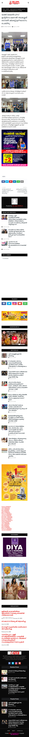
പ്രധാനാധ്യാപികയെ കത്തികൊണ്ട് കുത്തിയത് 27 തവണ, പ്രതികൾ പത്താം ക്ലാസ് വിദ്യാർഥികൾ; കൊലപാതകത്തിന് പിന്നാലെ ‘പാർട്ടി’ (17, 386)
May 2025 (5, 525)
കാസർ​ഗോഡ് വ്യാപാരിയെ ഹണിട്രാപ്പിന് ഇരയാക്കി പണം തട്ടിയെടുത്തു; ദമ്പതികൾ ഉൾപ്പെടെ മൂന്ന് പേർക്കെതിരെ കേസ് (16, 233)
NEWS (7, 9)
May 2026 (5, 510)
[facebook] (4, 303)
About (13, 730)
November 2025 (7, 517)
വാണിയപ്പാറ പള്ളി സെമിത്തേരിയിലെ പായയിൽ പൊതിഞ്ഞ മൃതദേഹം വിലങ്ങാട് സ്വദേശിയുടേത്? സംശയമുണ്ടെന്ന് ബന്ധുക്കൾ (14, 638)
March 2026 (6, 512)
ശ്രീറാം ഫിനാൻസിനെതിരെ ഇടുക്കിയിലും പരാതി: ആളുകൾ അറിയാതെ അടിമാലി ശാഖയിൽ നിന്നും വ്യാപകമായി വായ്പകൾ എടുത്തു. (17, 452)
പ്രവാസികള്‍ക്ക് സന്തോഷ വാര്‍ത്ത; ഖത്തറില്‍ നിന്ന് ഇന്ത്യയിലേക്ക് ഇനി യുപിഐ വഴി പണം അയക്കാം (17, 407)
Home (4, 9)
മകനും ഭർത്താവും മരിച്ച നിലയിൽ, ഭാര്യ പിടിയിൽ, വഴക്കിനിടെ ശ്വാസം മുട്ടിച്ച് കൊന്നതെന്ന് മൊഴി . (17, 397)
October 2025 (6, 519)
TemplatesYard (15, 733)
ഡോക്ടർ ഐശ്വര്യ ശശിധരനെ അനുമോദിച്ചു (17, 678)
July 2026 (6, 507)
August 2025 (6, 521)
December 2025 (7, 516)
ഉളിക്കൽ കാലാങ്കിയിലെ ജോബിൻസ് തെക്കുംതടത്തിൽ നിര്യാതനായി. (13, 613)
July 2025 (5, 522)
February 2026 (7, 514)
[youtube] (20, 303)
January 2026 (6, 515)
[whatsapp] (25, 303)
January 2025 (6, 530)
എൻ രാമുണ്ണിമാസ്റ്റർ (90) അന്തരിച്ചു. (14, 354)
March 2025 (6, 527)
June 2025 (6, 524)
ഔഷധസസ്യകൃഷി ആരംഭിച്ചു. (14, 621)
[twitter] (9, 303)
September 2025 (7, 520)
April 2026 (5, 511)
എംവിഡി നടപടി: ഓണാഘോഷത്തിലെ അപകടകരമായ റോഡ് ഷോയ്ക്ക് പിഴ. (17, 244)
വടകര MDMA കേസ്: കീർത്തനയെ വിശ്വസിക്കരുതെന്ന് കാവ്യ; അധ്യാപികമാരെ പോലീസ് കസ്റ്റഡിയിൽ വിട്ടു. (17, 374)
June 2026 (6, 509)
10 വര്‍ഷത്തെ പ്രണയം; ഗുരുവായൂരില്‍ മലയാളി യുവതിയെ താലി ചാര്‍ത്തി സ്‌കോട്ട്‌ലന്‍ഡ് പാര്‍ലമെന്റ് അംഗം (17, 363)
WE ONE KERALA (7, 26)
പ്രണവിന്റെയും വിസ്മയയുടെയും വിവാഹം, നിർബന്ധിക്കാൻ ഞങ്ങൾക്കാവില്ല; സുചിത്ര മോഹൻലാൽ (17, 441)
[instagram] (14, 303)
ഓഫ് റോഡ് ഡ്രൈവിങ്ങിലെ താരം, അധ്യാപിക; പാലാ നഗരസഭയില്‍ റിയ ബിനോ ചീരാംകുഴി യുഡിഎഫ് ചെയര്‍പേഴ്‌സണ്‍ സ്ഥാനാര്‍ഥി (16, 430)
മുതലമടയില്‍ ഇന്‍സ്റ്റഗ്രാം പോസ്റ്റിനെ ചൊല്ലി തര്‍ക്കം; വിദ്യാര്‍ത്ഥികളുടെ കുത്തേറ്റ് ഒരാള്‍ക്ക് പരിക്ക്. (16, 418)
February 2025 (7, 528)
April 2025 (5, 526)
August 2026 (6, 506)
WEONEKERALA (14, 734)
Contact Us (20, 730)
